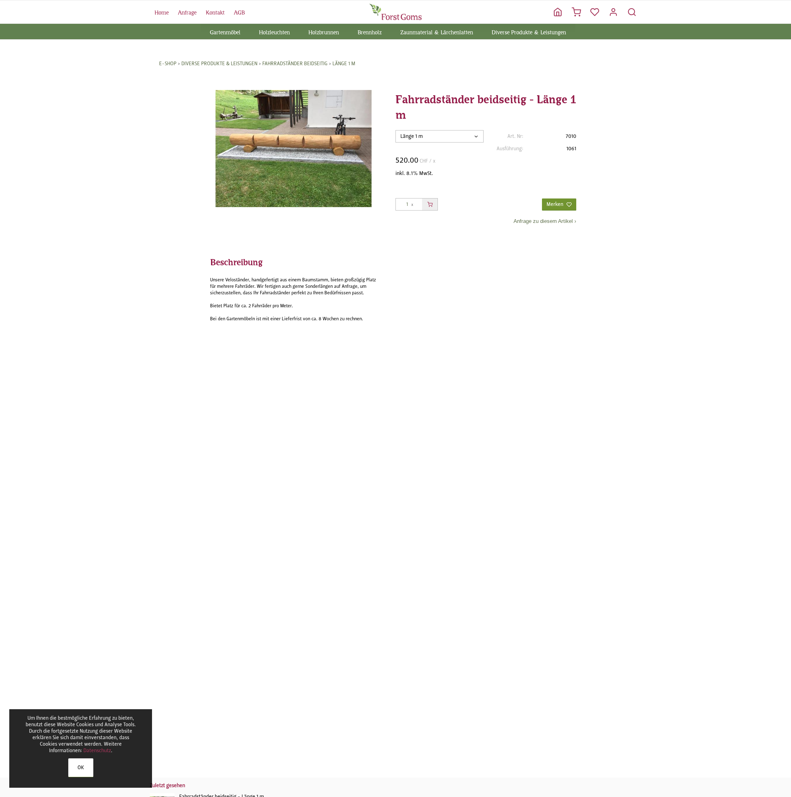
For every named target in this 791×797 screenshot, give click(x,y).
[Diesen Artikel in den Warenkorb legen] (430, 204)
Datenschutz (97, 750)
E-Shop (167, 63)
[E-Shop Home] (395, 11)
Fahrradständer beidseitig (295, 63)
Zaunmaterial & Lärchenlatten (436, 32)
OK (81, 767)
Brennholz (369, 32)
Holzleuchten (274, 32)
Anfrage (187, 12)
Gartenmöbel (225, 32)
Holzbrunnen (323, 32)
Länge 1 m (343, 63)
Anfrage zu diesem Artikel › (545, 221)
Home (161, 12)
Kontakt (215, 12)
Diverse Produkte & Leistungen (529, 32)
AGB (239, 12)
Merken (555, 204)
